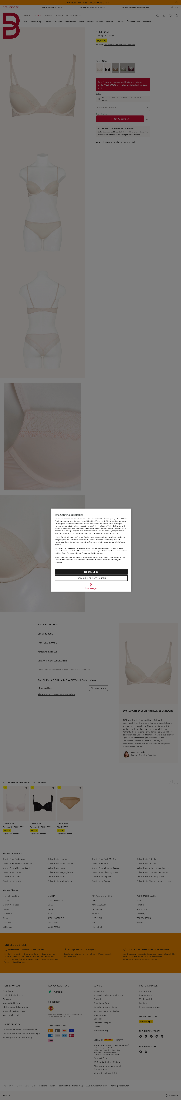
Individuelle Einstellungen (91, 578)
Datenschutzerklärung (110, 560)
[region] (91, 550)
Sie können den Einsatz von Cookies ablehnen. (85, 553)
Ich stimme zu (91, 572)
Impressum (59, 562)
